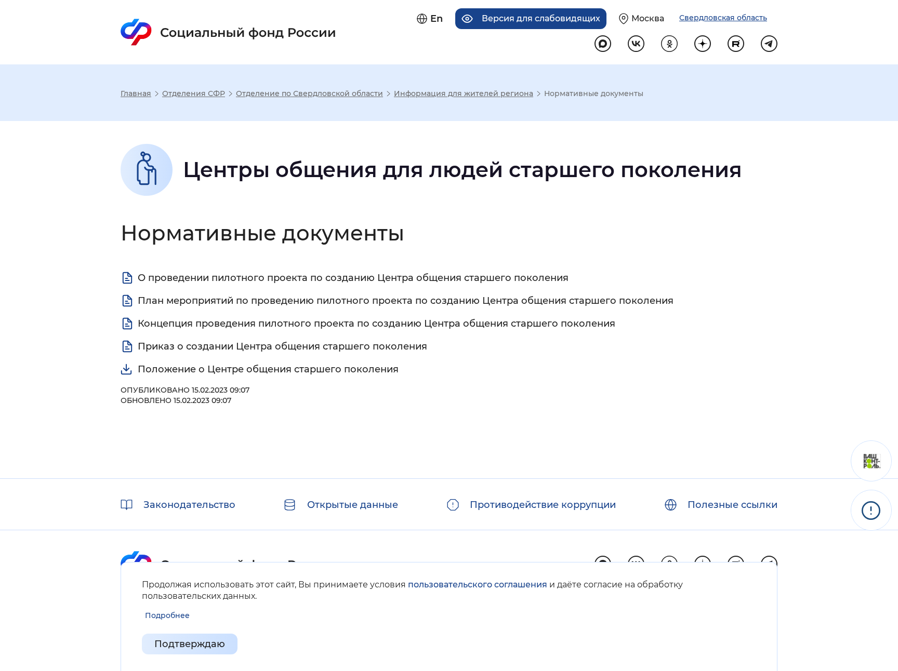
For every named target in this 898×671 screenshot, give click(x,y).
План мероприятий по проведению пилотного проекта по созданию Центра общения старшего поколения (406, 300)
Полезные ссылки (732, 504)
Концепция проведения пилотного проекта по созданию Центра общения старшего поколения (376, 323)
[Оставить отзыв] (871, 460)
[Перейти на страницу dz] (702, 43)
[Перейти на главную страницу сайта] (228, 32)
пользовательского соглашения (477, 584)
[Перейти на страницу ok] (669, 43)
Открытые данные (352, 504)
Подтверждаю (189, 644)
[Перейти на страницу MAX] (603, 43)
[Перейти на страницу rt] (736, 43)
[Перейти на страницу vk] (636, 43)
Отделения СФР (193, 93)
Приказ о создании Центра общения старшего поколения (282, 346)
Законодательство (189, 504)
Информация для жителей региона (463, 93)
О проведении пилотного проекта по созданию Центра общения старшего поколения (353, 278)
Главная (136, 93)
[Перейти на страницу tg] (769, 43)
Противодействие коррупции (543, 504)
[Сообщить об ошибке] (871, 510)
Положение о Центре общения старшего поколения (268, 369)
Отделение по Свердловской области (309, 93)
